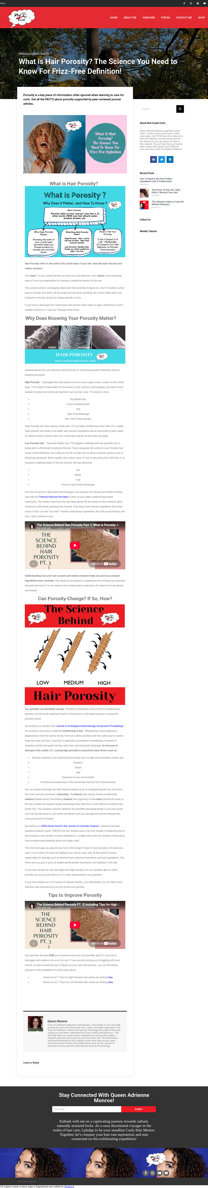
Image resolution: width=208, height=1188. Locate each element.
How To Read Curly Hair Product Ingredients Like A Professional (156, 180)
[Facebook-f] (184, 3)
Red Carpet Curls (13, 1154)
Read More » (144, 184)
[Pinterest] (197, 3)
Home (114, 17)
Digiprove (69, 1186)
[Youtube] (204, 3)
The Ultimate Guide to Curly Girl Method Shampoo (168, 203)
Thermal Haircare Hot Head (53, 496)
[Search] (180, 109)
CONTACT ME (184, 17)
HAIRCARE (149, 17)
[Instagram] (191, 3)
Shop (201, 17)
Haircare (35, 53)
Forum (165, 17)
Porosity (44, 53)
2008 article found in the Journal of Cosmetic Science (70, 826)
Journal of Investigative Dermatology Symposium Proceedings (89, 726)
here (110, 977)
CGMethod (24, 53)
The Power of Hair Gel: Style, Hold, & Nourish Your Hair (166, 191)
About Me (130, 17)
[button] (153, 159)
